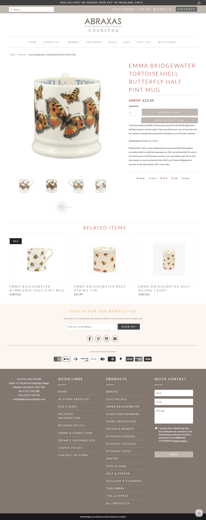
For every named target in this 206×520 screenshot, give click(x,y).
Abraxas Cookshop (106, 351)
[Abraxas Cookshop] (103, 25)
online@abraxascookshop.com (29, 399)
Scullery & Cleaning (124, 480)
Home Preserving (121, 421)
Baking (112, 391)
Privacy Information (76, 440)
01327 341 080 (31, 391)
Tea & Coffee (117, 495)
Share (153, 178)
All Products (118, 503)
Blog (113, 42)
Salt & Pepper (118, 473)
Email (186, 178)
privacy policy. (180, 440)
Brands (73, 42)
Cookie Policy (70, 447)
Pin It (165, 178)
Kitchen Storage (121, 436)
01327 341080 (123, 9)
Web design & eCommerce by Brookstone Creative (103, 516)
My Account (167, 42)
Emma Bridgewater (123, 406)
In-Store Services (73, 399)
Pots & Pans (116, 466)
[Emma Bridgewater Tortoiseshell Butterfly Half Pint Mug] (67, 117)
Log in (144, 9)
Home (33, 42)
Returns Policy (71, 425)
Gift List (144, 42)
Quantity (134, 106)
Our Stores (67, 406)
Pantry (112, 458)
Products (51, 42)
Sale (127, 42)
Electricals (116, 399)
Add (176, 178)
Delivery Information (69, 415)
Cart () (164, 9)
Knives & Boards (120, 428)
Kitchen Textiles (121, 443)
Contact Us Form (73, 455)
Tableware (115, 488)
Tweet (142, 178)
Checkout (186, 9)
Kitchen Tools (118, 451)
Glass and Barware (123, 413)
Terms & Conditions (75, 432)
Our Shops (94, 42)
